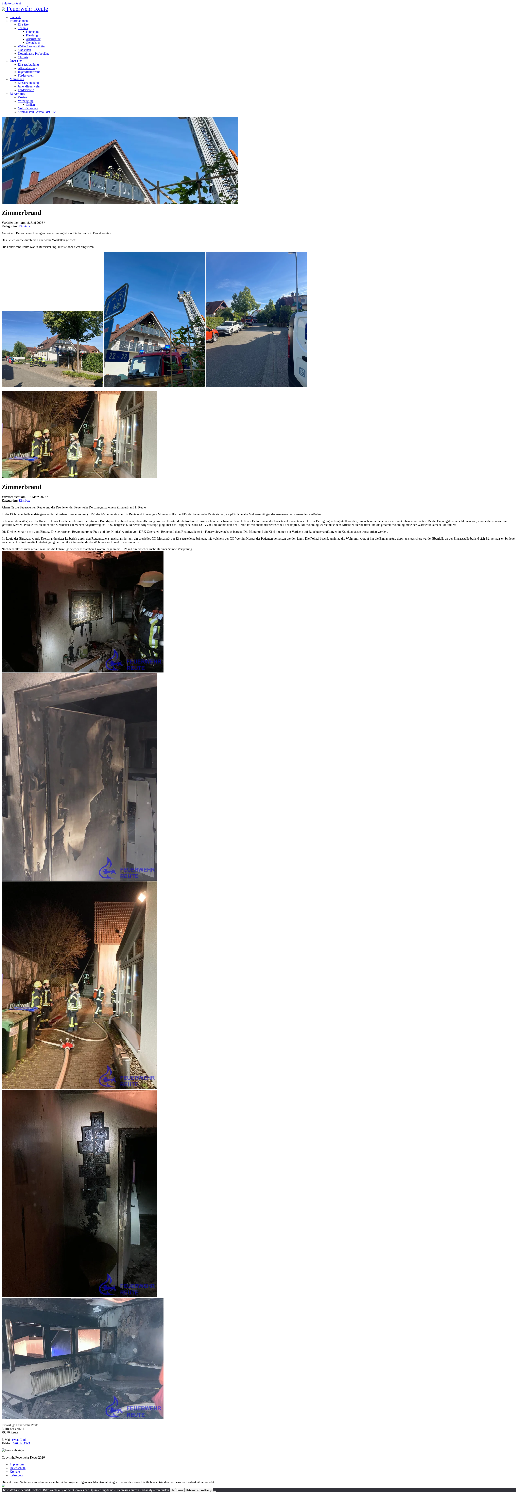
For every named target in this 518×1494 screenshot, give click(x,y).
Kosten (22, 97)
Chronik (23, 57)
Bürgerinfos (17, 93)
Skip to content (11, 3)
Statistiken (24, 50)
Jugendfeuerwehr (29, 72)
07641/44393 (21, 1443)
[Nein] (214, 1491)
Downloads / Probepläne (33, 53)
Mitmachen (17, 79)
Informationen (19, 20)
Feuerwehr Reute (26, 8)
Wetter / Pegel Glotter (31, 46)
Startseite (15, 17)
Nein (180, 1490)
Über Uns (16, 61)
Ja (172, 1490)
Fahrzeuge (32, 31)
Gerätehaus (33, 42)
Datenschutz (17, 1468)
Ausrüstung (33, 39)
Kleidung (32, 35)
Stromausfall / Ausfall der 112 (37, 112)
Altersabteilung (27, 68)
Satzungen (16, 1475)
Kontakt (15, 1471)
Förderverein (26, 75)
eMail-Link (19, 1439)
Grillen (30, 104)
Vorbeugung (26, 101)
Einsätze (23, 24)
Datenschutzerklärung (198, 1490)
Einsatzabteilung (28, 64)
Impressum (17, 1464)
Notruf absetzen (28, 108)
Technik (23, 28)
